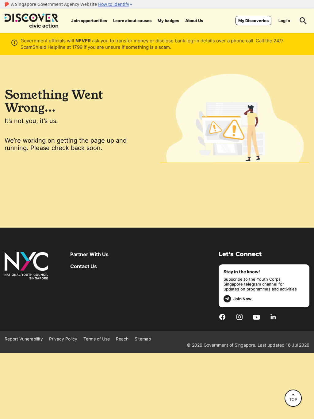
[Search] (303, 20)
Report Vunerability (24, 338)
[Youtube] (256, 316)
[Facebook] (222, 317)
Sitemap (143, 338)
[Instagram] (239, 317)
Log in (284, 20)
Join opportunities (89, 20)
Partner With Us (89, 254)
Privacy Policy (63, 338)
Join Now (242, 298)
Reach (122, 338)
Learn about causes (132, 20)
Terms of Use (96, 338)
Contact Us (83, 266)
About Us (194, 20)
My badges (168, 20)
